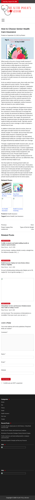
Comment (4, 332)
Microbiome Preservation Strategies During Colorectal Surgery (15, 433)
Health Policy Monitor (23, 497)
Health (2, 410)
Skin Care (3, 416)
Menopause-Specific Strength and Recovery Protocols (14, 440)
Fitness (3, 407)
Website (3, 370)
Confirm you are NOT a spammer (12, 383)
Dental (2, 402)
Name (3, 354)
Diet (2, 405)
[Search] (32, 20)
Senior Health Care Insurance (14, 216)
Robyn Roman (4, 247)
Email (3, 362)
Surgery (3, 419)
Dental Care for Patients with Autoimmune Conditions (13, 430)
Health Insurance (12, 214)
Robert (23, 35)
